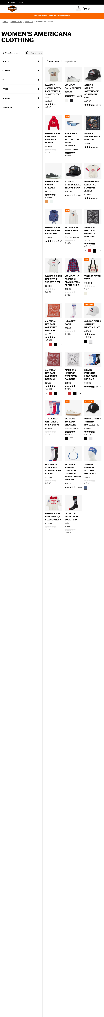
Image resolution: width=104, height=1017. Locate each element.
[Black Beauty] (94, 250)
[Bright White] (90, 341)
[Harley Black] (85, 341)
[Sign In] (78, 8)
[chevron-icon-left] (85, 250)
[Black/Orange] (46, 201)
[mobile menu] (93, 9)
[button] (34, 53)
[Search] (73, 8)
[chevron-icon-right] (100, 250)
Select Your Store (16, 2)
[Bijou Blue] (85, 487)
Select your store (12, 53)
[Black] (71, 100)
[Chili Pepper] (89, 250)
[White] (71, 438)
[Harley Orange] (90, 487)
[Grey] (66, 100)
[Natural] (85, 293)
